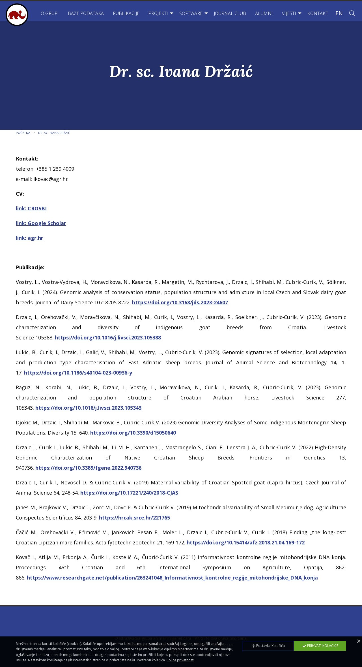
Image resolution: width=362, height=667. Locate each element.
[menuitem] (49, 13)
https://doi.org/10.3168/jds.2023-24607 (180, 302)
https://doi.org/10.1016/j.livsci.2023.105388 (108, 337)
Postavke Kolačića (270, 645)
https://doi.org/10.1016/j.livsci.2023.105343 (88, 407)
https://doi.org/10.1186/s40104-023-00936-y (78, 372)
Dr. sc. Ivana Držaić (54, 133)
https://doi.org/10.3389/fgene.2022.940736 (88, 467)
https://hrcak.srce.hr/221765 (134, 517)
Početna (23, 133)
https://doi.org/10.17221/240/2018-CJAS (129, 492)
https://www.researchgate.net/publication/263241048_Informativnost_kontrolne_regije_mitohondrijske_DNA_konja (172, 577)
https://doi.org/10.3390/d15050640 (133, 432)
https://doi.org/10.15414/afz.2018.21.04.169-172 (246, 542)
